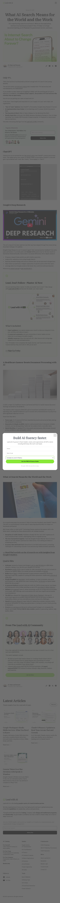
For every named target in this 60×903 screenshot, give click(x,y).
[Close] (55, 435)
